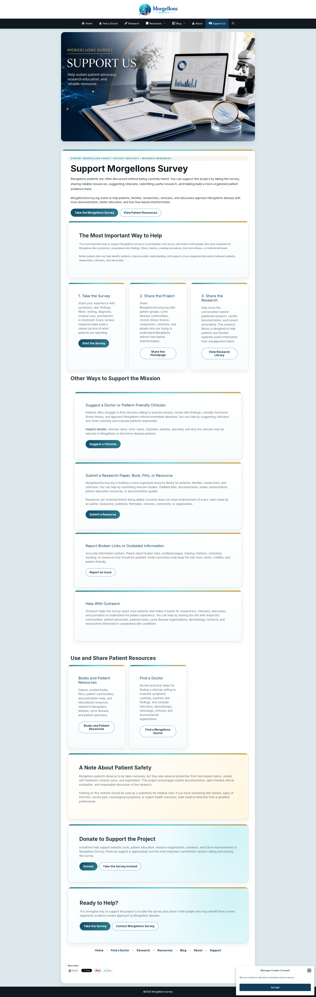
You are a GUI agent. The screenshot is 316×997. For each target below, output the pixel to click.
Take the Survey (95, 926)
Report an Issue (101, 572)
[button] (309, 970)
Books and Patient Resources (96, 727)
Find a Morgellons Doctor (158, 731)
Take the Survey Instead (120, 866)
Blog (183, 950)
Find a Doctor (120, 950)
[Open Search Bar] (233, 23)
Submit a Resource (103, 514)
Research (143, 950)
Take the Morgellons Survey (94, 212)
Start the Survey (93, 343)
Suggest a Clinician (103, 444)
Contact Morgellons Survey (135, 926)
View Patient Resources (140, 212)
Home (99, 950)
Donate (88, 866)
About (198, 950)
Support (215, 950)
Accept (275, 987)
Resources (165, 950)
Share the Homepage (158, 353)
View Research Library (219, 353)
